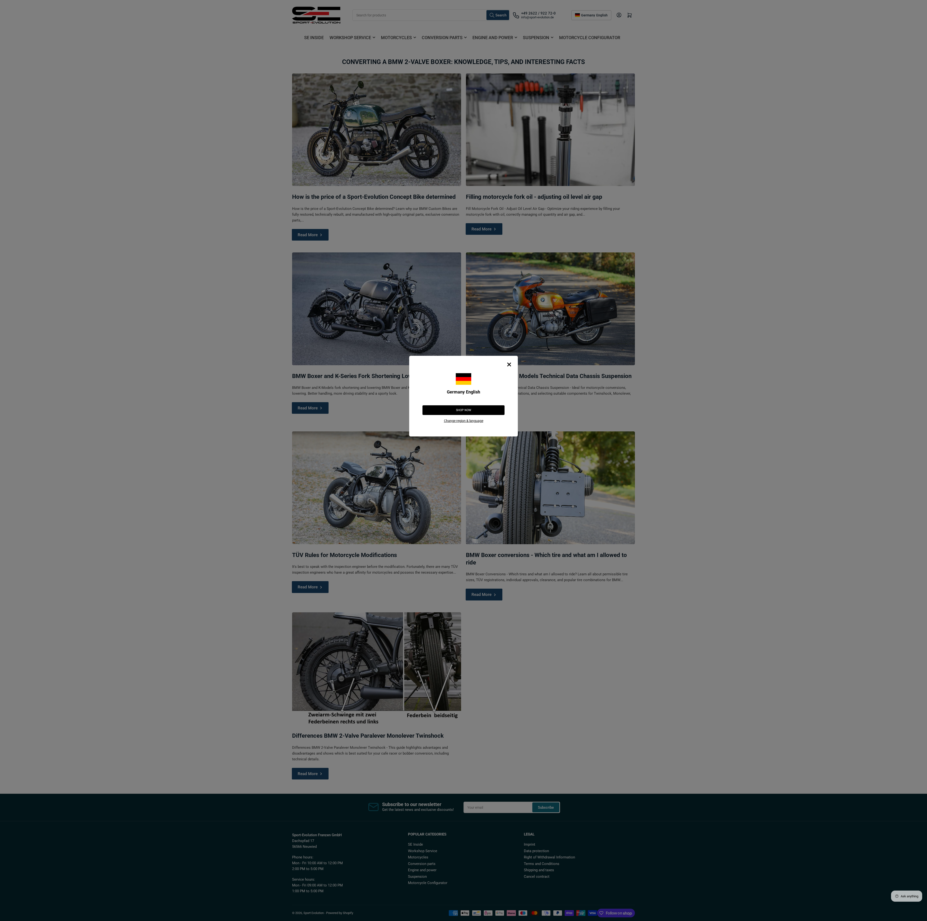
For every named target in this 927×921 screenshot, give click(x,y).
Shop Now (463, 410)
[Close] (509, 364)
